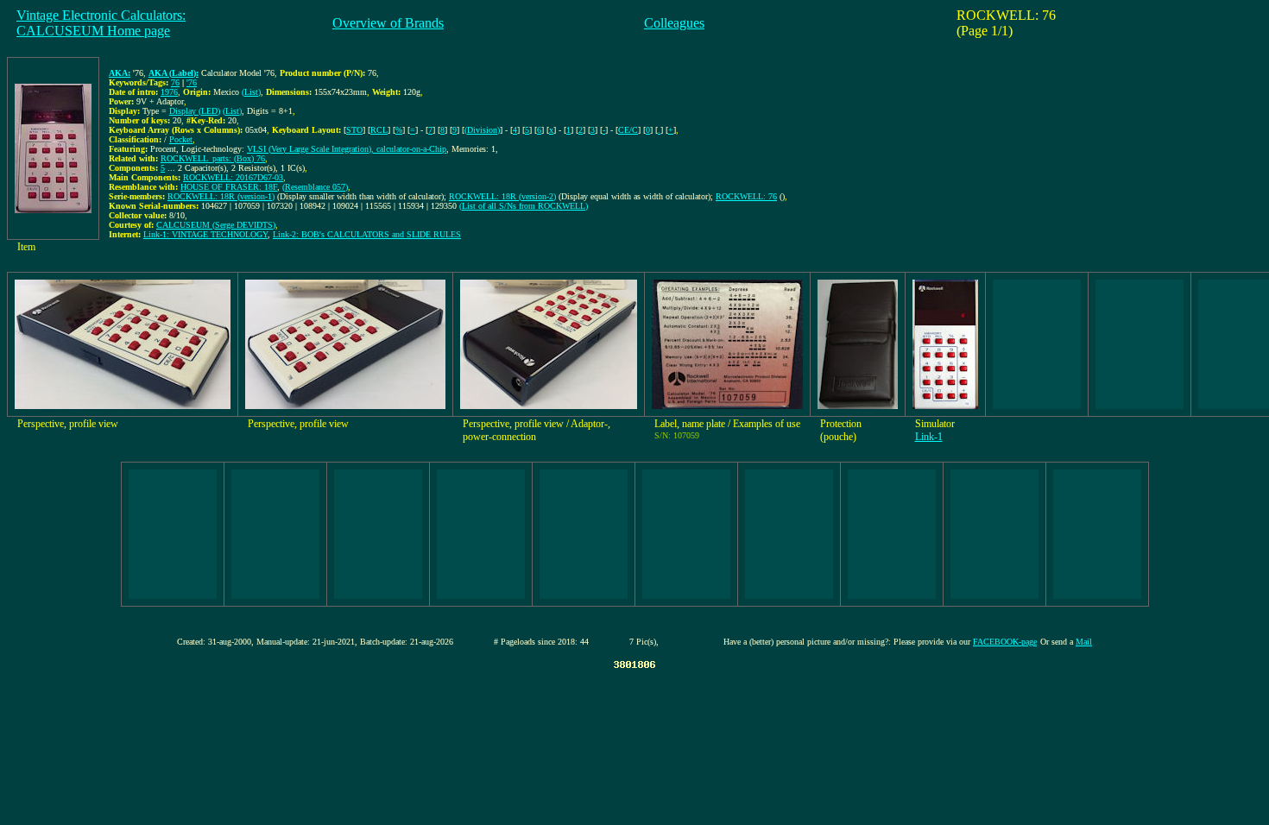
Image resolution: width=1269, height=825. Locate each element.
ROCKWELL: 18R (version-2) (502, 196)
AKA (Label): (173, 73)
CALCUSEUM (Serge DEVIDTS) (215, 225)
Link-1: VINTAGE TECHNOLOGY (205, 234)
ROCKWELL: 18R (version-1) (221, 196)
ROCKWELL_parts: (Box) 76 (213, 158)
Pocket (181, 139)
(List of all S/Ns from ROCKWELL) (523, 206)
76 (175, 82)
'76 (191, 82)
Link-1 (929, 437)
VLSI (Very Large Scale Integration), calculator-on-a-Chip (346, 149)
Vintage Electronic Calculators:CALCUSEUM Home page (101, 23)
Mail (1084, 641)
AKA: (119, 73)
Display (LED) (194, 111)
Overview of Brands (388, 23)
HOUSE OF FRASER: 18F (228, 187)
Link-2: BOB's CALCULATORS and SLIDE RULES (367, 234)
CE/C (628, 130)
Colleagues (674, 23)
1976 (169, 92)
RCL (379, 130)
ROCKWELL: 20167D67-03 (233, 177)
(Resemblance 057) (315, 187)
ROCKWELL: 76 (746, 196)
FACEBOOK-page (1005, 641)
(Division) (482, 130)
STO (354, 130)
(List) (251, 92)
